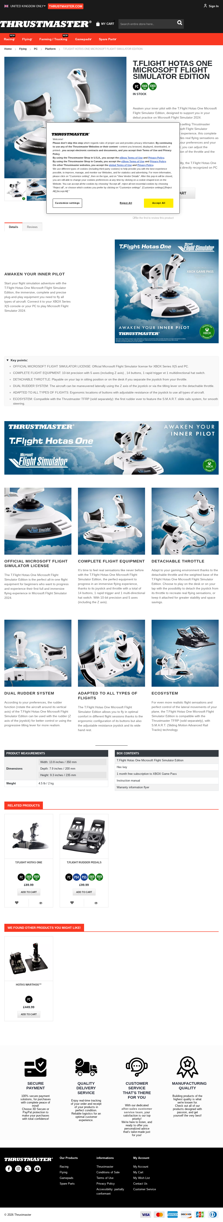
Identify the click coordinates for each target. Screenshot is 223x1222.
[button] (25, 6)
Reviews (32, 227)
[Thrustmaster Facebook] (8, 1168)
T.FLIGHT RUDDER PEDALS (84, 862)
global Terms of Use (120, 165)
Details (13, 227)
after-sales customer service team (137, 1110)
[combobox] (151, 24)
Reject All (126, 203)
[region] (113, 168)
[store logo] (45, 24)
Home (8, 48)
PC (36, 48)
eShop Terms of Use (131, 157)
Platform (50, 48)
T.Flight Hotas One (28, 862)
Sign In (213, 6)
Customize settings (67, 203)
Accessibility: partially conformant (110, 1191)
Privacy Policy (156, 157)
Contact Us (140, 1183)
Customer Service (144, 1189)
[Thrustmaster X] (28, 1168)
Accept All (158, 203)
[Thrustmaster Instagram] (18, 1168)
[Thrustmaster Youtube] (37, 1168)
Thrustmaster (104, 1166)
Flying (23, 48)
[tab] (13, 227)
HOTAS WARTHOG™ (29, 984)
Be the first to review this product (154, 217)
